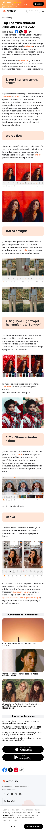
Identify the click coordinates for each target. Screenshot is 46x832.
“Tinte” (11, 441)
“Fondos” (34, 324)
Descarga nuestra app (29, 597)
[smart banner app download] (38, 4)
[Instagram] (7, 794)
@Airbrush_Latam (21, 592)
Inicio (4, 17)
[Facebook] (12, 794)
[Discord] (20, 794)
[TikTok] (3, 794)
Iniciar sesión (33, 11)
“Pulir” (10, 83)
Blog (10, 17)
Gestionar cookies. (10, 820)
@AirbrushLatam (10, 597)
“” (17, 96)
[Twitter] (16, 794)
